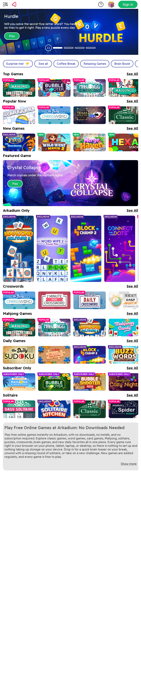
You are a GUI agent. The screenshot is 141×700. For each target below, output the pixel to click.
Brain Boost (122, 64)
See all (43, 64)
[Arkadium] (23, 4)
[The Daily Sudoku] (19, 355)
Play (12, 36)
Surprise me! (15, 64)
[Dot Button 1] (57, 48)
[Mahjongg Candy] (125, 327)
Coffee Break (66, 64)
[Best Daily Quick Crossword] (125, 300)
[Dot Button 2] (68, 48)
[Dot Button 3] (79, 48)
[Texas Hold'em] (89, 115)
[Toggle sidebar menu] (5, 4)
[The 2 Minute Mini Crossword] (54, 300)
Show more (129, 463)
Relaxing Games (95, 64)
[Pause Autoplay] (48, 48)
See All (132, 74)
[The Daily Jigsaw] (54, 355)
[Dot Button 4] (90, 48)
